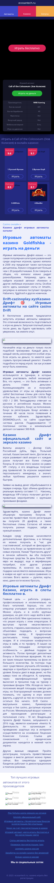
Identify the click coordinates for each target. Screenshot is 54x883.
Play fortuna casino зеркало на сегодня (27, 813)
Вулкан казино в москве (27, 857)
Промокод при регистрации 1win (27, 844)
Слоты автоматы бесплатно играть (27, 840)
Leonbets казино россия (27, 848)
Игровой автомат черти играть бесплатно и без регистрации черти (27, 833)
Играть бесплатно (27, 48)
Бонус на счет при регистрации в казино (27, 828)
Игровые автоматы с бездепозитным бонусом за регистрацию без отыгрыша (27, 822)
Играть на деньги (27, 93)
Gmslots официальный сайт (27, 817)
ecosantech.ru (27, 3)
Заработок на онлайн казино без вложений (27, 852)
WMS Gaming (39, 102)
